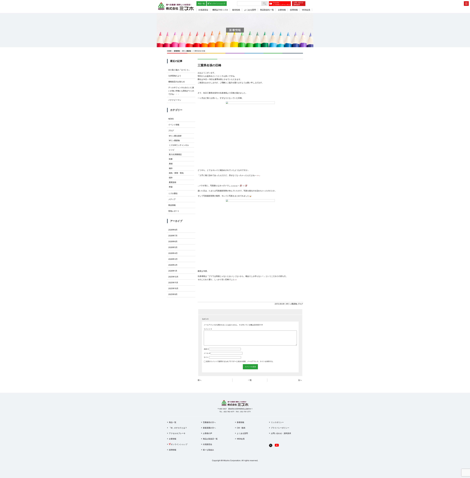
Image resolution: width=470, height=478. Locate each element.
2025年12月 (173, 277)
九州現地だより (174, 76)
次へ (300, 380)
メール (207, 353)
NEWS (171, 119)
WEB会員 (306, 10)
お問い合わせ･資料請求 (299, 4)
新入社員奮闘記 (175, 154)
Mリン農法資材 (175, 136)
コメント (208, 329)
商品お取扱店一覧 (210, 439)
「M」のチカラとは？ (178, 428)
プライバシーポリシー (280, 428)
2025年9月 (172, 294)
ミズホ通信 (172, 193)
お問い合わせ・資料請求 (281, 433)
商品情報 (172, 205)
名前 (206, 349)
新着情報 (177, 51)
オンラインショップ (217, 3)
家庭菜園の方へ (209, 428)
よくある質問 (250, 10)
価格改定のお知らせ (176, 81)
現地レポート (173, 211)
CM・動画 (241, 428)
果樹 (171, 164)
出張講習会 (203, 10)
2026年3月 (173, 259)
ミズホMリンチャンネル (179, 145)
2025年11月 (173, 282)
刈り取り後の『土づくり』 (179, 70)
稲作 (171, 177)
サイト (206, 357)
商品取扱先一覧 (267, 10)
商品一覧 (201, 3)
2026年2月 (172, 265)
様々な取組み (208, 450)
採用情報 (294, 10)
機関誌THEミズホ (220, 10)
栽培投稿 (236, 10)
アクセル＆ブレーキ (177, 433)
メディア (172, 199)
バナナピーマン (174, 100)
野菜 (171, 187)
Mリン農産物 (186, 51)
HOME (169, 51)
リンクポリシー (277, 422)
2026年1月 (172, 271)
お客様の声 (207, 433)
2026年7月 (172, 235)
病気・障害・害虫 (176, 173)
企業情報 (282, 10)
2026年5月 (172, 247)
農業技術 (172, 182)
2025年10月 (173, 288)
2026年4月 (173, 253)
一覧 (250, 380)
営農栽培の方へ (209, 422)
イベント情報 (173, 125)
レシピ (171, 150)
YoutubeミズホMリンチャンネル (281, 4)
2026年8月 (172, 230)
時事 (171, 159)
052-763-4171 (229, 412)
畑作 (171, 168)
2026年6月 (172, 241)
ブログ (300, 304)
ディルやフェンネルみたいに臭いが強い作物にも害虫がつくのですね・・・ (181, 90)
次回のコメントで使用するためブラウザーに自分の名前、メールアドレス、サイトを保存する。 (240, 361)
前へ (199, 380)
